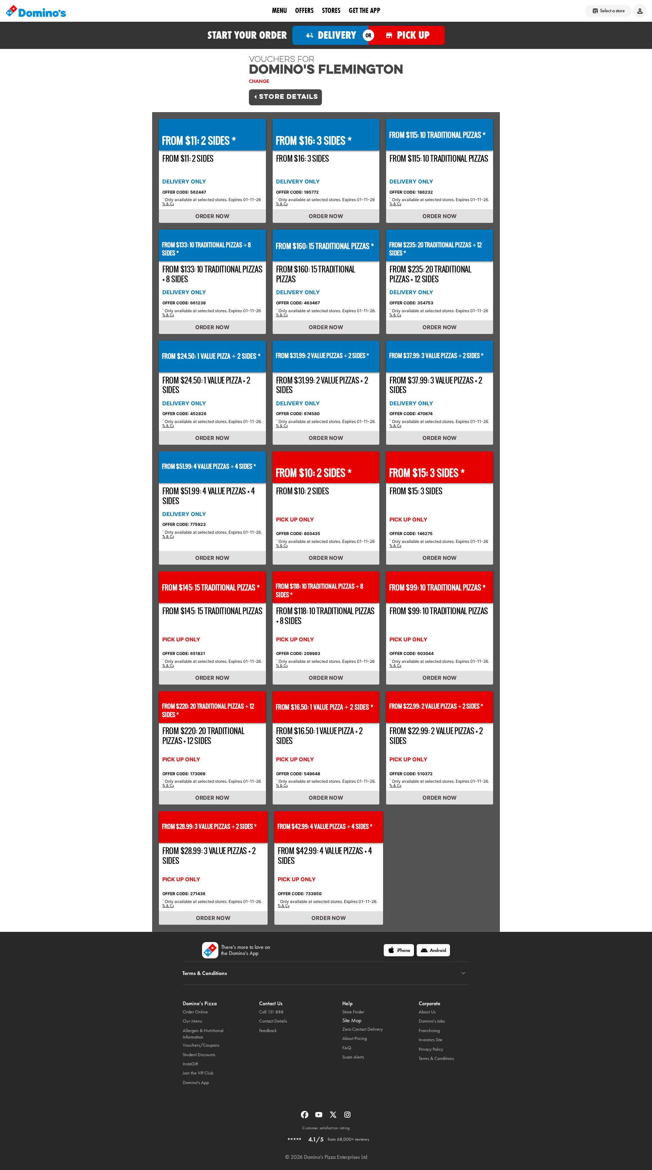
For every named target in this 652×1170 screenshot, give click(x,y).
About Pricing (354, 1038)
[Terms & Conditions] (463, 973)
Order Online (195, 1012)
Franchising (429, 1030)
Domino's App (196, 1082)
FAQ (346, 1048)
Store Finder (353, 1012)
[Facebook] (305, 1117)
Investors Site (430, 1040)
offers (304, 10)
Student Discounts (199, 1055)
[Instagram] (347, 1117)
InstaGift (190, 1064)
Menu (279, 10)
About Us (427, 1012)
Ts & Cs (168, 203)
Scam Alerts (353, 1057)
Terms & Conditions (436, 1058)
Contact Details (273, 1021)
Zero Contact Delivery (362, 1029)
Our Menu (192, 1021)
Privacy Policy (431, 1049)
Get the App (364, 10)
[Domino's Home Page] (36, 11)
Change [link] (259, 81)
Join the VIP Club (198, 1073)
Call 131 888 (271, 1012)
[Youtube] (319, 1117)
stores (331, 10)
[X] (334, 1117)
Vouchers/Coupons (201, 1045)
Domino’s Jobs (432, 1021)
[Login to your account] (640, 11)
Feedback (268, 1030)
